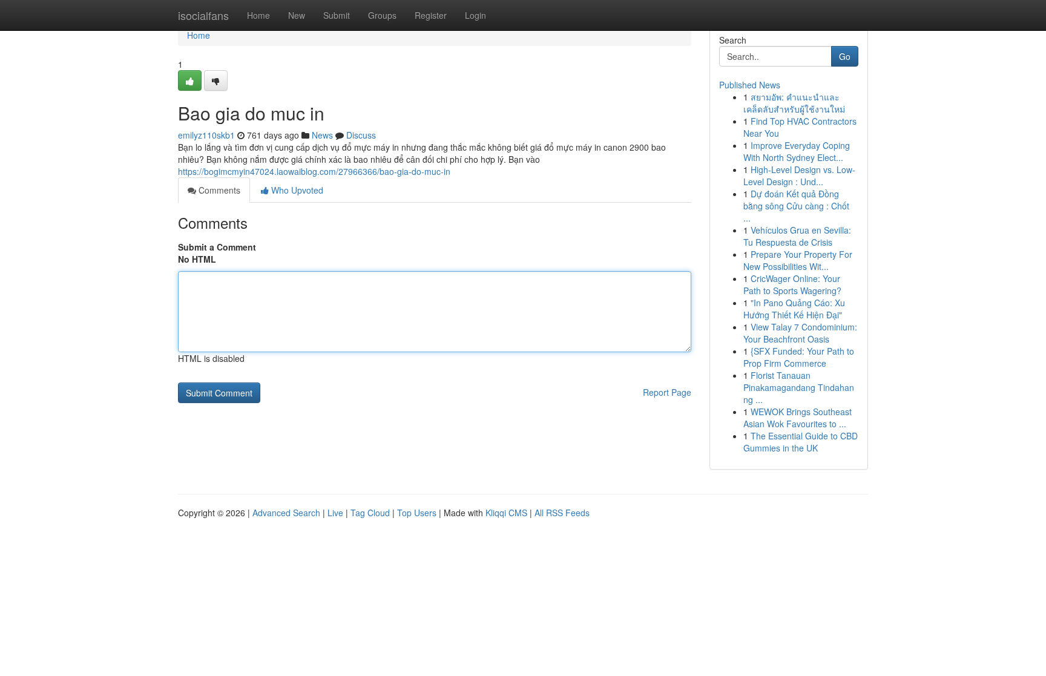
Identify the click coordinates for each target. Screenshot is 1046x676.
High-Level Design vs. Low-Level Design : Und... (799, 175)
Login (475, 15)
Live (335, 513)
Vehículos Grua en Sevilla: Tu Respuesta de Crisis (797, 236)
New (296, 15)
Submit (336, 15)
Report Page (667, 392)
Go (844, 56)
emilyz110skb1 (206, 135)
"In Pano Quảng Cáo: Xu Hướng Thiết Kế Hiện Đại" (794, 309)
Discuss (361, 135)
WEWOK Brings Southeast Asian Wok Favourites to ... (797, 417)
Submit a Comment (217, 247)
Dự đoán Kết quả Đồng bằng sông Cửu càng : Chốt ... (796, 206)
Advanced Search (286, 513)
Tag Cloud (370, 513)
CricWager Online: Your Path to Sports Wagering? (792, 284)
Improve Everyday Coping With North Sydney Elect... (796, 151)
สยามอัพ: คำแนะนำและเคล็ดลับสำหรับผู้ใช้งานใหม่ (794, 103)
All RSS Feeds (562, 513)
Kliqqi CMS (506, 513)
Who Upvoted (296, 190)
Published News (749, 85)
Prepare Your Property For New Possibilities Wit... (797, 260)
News (322, 135)
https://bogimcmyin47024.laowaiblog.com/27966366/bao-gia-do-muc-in (314, 171)
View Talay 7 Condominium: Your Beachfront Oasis (800, 333)
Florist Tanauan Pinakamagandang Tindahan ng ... (798, 387)
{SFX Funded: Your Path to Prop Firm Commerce (798, 357)
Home (258, 15)
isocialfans (203, 15)
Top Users (416, 513)
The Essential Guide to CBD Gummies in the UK (800, 442)
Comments (218, 190)
